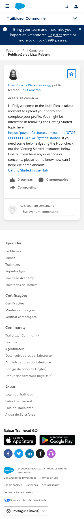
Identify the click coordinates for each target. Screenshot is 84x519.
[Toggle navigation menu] (75, 19)
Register (55, 35)
